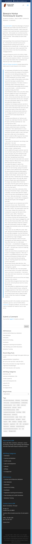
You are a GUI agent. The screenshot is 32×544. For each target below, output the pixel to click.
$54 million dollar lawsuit (9, 400)
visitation (5, 431)
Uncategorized (6, 387)
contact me (6, 304)
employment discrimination (9, 412)
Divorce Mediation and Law (9, 409)
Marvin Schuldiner (9, 18)
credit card (23, 405)
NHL (20, 424)
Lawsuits (5, 383)
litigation (5, 421)
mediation (14, 421)
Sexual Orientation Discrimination (11, 428)
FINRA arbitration (7, 414)
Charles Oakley (24, 400)
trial (23, 428)
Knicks (20, 417)
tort (20, 428)
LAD (24, 417)
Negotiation (6, 424)
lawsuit (23, 419)
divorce (19, 407)
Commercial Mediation (8, 376)
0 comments (12, 20)
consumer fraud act (8, 405)
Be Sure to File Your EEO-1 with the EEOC (13, 361)
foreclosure (14, 414)
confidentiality (24, 402)
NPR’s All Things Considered (10, 64)
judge (17, 417)
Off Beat (5, 385)
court (14, 405)
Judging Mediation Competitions (11, 359)
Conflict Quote (6, 378)
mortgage (20, 421)
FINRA (24, 412)
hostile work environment (9, 417)
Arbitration (5, 337)
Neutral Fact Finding (8, 340)
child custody (6, 402)
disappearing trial (7, 407)
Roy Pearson (6, 426)
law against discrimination (9, 419)
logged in (12, 319)
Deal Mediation (7, 335)
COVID (18, 405)
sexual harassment (20, 426)
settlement (12, 426)
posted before (8, 26)
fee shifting (18, 412)
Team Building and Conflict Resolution (12, 346)
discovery (14, 407)
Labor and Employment (9, 381)
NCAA (24, 421)
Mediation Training (8, 349)
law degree (18, 419)
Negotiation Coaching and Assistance (12, 344)
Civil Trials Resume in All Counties (11, 368)
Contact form (6, 522)
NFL (17, 424)
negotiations (12, 424)
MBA (10, 421)
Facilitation (5, 342)
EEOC (17, 409)
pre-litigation (25, 424)
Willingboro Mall (12, 431)
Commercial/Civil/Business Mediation (12, 333)
